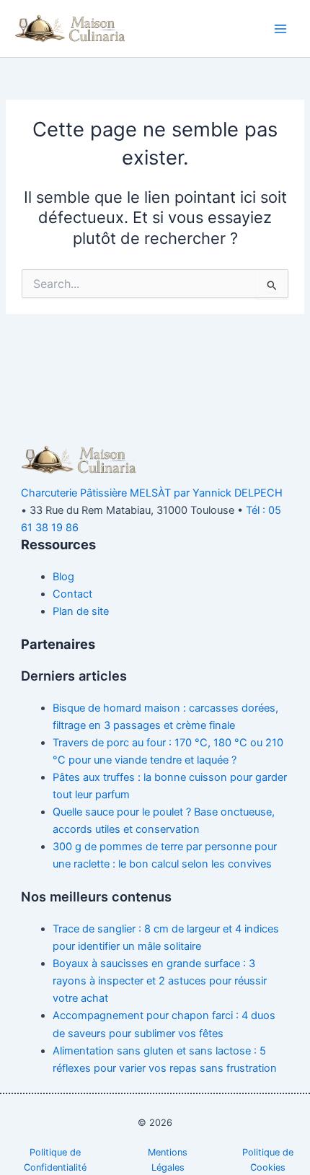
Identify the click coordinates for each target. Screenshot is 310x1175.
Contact (72, 594)
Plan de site (81, 611)
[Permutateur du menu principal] (280, 29)
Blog (63, 576)
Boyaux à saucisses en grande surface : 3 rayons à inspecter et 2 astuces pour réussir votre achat (160, 981)
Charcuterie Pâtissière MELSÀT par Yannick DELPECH (152, 492)
